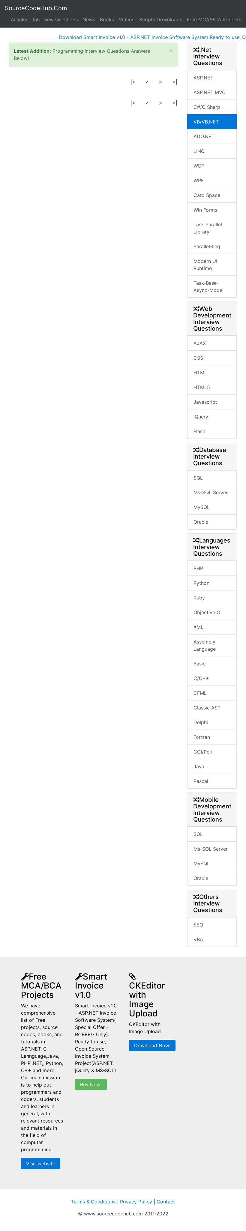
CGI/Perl (203, 752)
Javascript (205, 402)
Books (107, 19)
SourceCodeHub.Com (36, 8)
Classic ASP (207, 708)
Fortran (202, 737)
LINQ (199, 151)
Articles (19, 19)
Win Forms (205, 210)
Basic (200, 664)
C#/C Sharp (207, 107)
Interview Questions (55, 19)
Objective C (207, 612)
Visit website (40, 1164)
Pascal (201, 781)
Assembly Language (205, 645)
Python (201, 583)
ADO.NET (204, 136)
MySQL (202, 507)
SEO (198, 925)
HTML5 (202, 387)
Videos (126, 19)
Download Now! (152, 1045)
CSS (198, 358)
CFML (200, 693)
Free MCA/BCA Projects (214, 19)
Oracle (201, 522)
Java (199, 766)
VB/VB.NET (206, 122)
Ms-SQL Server (211, 492)
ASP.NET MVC (210, 92)
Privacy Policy (136, 1202)
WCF (199, 166)
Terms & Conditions (93, 1202)
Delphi (201, 722)
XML (198, 627)
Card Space (207, 195)
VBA (198, 939)
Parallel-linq (207, 246)
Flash (199, 431)
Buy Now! (91, 1084)
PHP (198, 568)
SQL (198, 478)
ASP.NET (203, 78)
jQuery (201, 417)
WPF (199, 180)
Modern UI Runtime (205, 264)
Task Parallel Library (208, 228)
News (88, 19)
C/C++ (201, 678)
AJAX (200, 343)
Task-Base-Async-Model (209, 286)
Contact (166, 1202)
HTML (200, 373)
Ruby (199, 598)
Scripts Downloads (160, 19)
